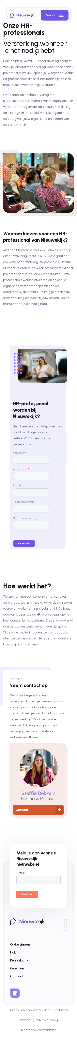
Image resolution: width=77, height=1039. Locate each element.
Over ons (17, 968)
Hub (13, 952)
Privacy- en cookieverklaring (29, 1010)
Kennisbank (19, 960)
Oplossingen (20, 944)
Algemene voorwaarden (38, 1030)
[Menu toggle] (61, 15)
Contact (16, 976)
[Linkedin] (15, 993)
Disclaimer (61, 1010)
